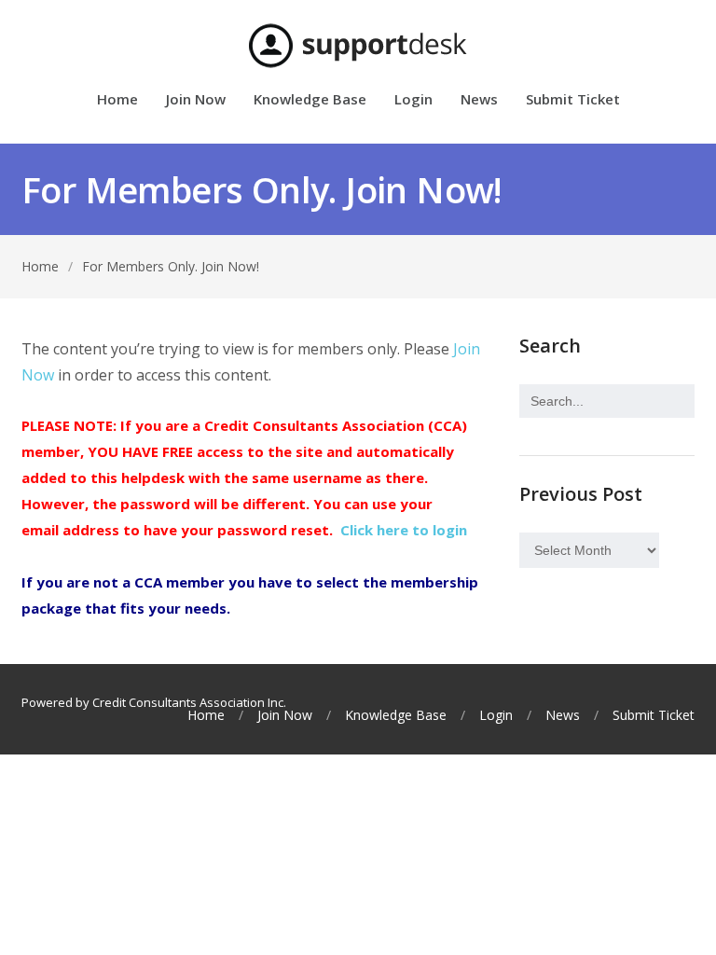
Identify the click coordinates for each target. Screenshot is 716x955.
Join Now (196, 100)
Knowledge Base (310, 100)
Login (413, 100)
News (479, 100)
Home (117, 100)
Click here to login (403, 529)
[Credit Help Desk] (358, 45)
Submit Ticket (573, 100)
